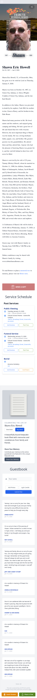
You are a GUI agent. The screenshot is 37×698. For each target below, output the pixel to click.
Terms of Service (23, 689)
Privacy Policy (13, 689)
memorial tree (25, 270)
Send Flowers (26, 370)
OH (9, 366)
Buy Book (20, 429)
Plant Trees (26, 325)
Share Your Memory (12, 459)
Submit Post (18, 492)
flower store (24, 273)
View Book (9, 429)
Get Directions (11, 325)
